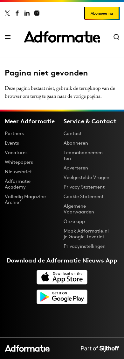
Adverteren (76, 168)
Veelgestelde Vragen (86, 177)
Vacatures (16, 152)
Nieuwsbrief (18, 172)
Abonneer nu (102, 13)
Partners (14, 133)
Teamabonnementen (84, 155)
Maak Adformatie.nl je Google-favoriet (86, 234)
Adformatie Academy (18, 184)
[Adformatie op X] (7, 13)
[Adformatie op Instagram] (36, 13)
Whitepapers (19, 162)
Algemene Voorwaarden (79, 209)
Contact (73, 133)
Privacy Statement (84, 187)
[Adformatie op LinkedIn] (27, 13)
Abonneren (76, 143)
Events (12, 143)
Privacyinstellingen (85, 246)
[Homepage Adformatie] (62, 37)
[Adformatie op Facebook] (17, 13)
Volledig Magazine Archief (25, 199)
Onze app (74, 221)
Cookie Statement (84, 196)
